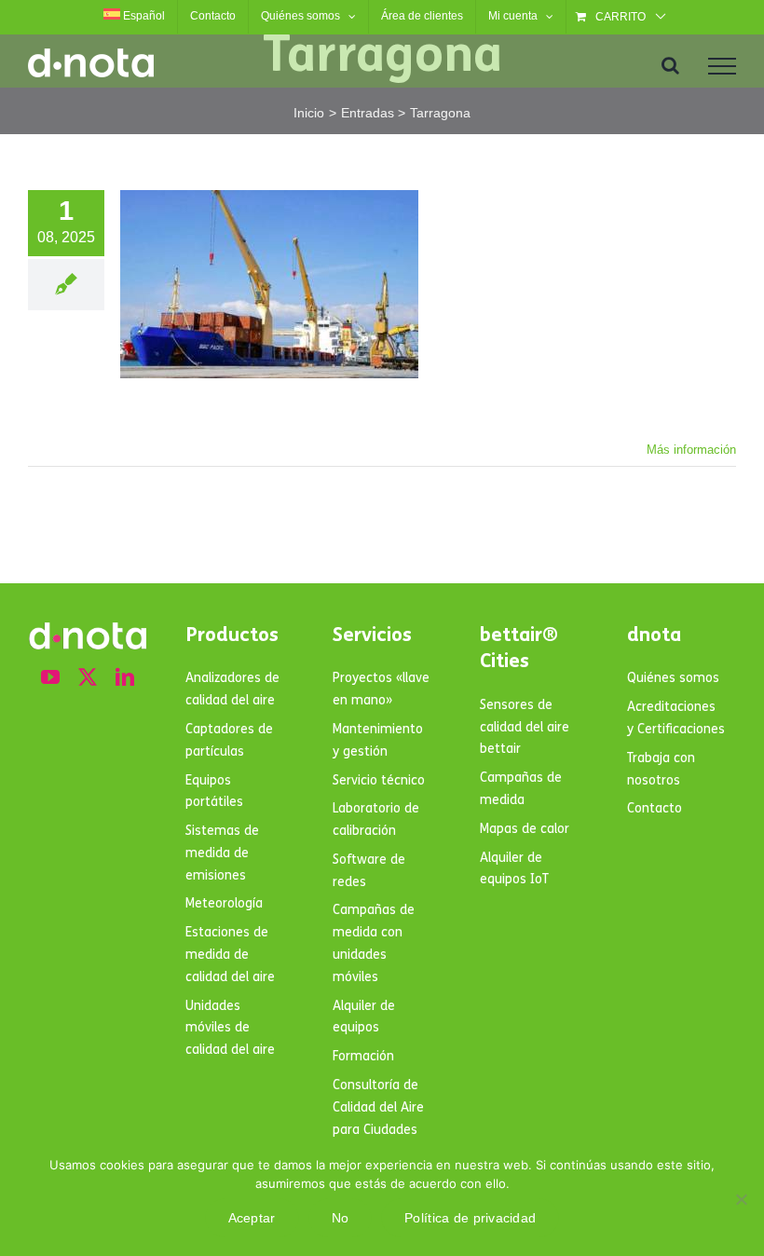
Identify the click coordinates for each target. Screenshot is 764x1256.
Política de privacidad (470, 1217)
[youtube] (50, 677)
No (340, 1217)
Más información (691, 450)
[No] (740, 1199)
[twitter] (87, 677)
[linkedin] (125, 677)
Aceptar (252, 1217)
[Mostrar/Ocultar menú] (722, 66)
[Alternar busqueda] (670, 65)
